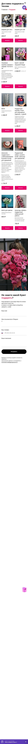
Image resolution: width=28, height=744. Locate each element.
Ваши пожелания (6, 338)
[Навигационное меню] (25, 2)
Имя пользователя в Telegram (9, 319)
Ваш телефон (5, 330)
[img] (24, 589)
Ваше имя (4, 310)
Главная (4, 9)
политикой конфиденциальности (9, 362)
